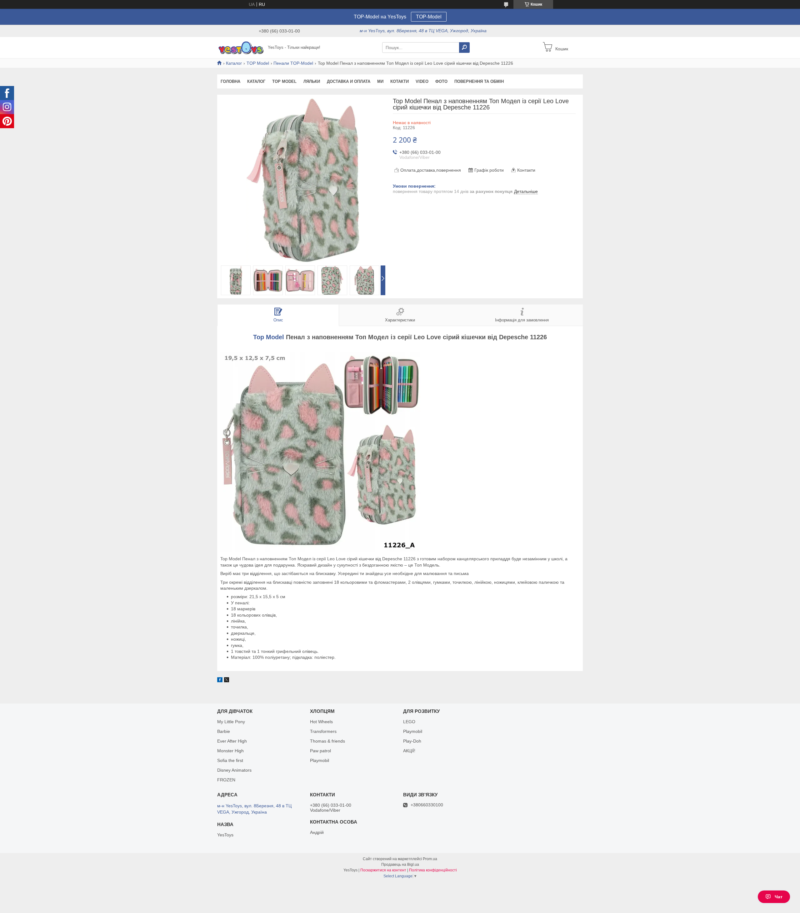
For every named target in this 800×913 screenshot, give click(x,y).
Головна (230, 81)
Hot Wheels (321, 721)
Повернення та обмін (479, 81)
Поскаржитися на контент (383, 870)
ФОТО (441, 81)
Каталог (234, 63)
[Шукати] (464, 47)
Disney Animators (234, 770)
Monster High (230, 750)
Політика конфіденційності (433, 870)
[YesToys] (240, 47)
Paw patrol (320, 750)
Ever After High (232, 741)
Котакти (399, 81)
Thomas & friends (327, 741)
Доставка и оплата (348, 81)
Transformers (323, 731)
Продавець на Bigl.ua (400, 864)
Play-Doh (412, 741)
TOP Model (258, 63)
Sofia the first (230, 760)
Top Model (268, 337)
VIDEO (422, 81)
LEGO (409, 721)
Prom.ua (430, 859)
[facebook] (219, 680)
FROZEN (226, 779)
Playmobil (319, 760)
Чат (778, 896)
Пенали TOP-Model (293, 63)
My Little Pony (231, 721)
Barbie (223, 731)
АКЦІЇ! (409, 750)
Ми (380, 81)
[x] (226, 680)
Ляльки (311, 81)
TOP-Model (429, 16)
